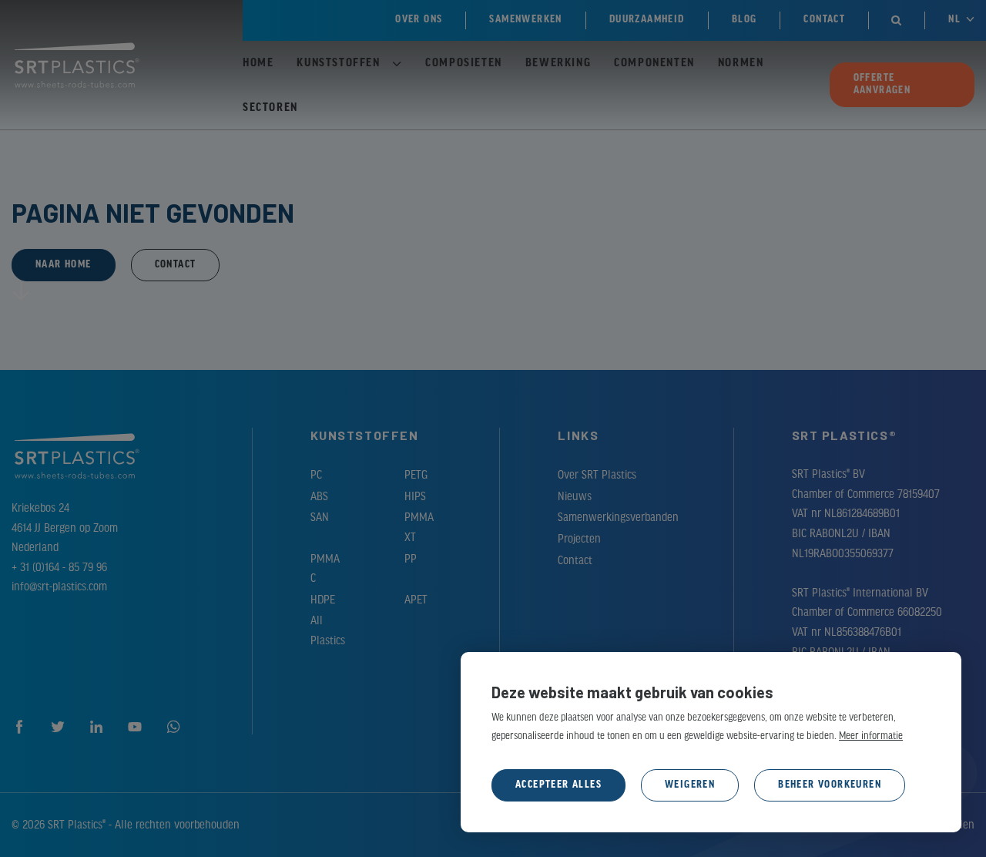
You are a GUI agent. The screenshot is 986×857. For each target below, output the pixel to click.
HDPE (322, 600)
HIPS (415, 497)
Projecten (579, 539)
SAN (319, 518)
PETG (416, 475)
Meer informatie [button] (871, 736)
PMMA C (325, 569)
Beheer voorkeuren (829, 785)
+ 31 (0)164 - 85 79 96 (59, 568)
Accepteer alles (558, 785)
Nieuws (575, 497)
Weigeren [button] (690, 785)
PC (316, 475)
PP (410, 559)
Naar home (63, 265)
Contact (175, 265)
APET (416, 600)
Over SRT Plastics (597, 475)
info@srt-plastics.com (59, 587)
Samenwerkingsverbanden (616, 518)
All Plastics (327, 631)
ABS (319, 497)
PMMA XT (419, 528)
